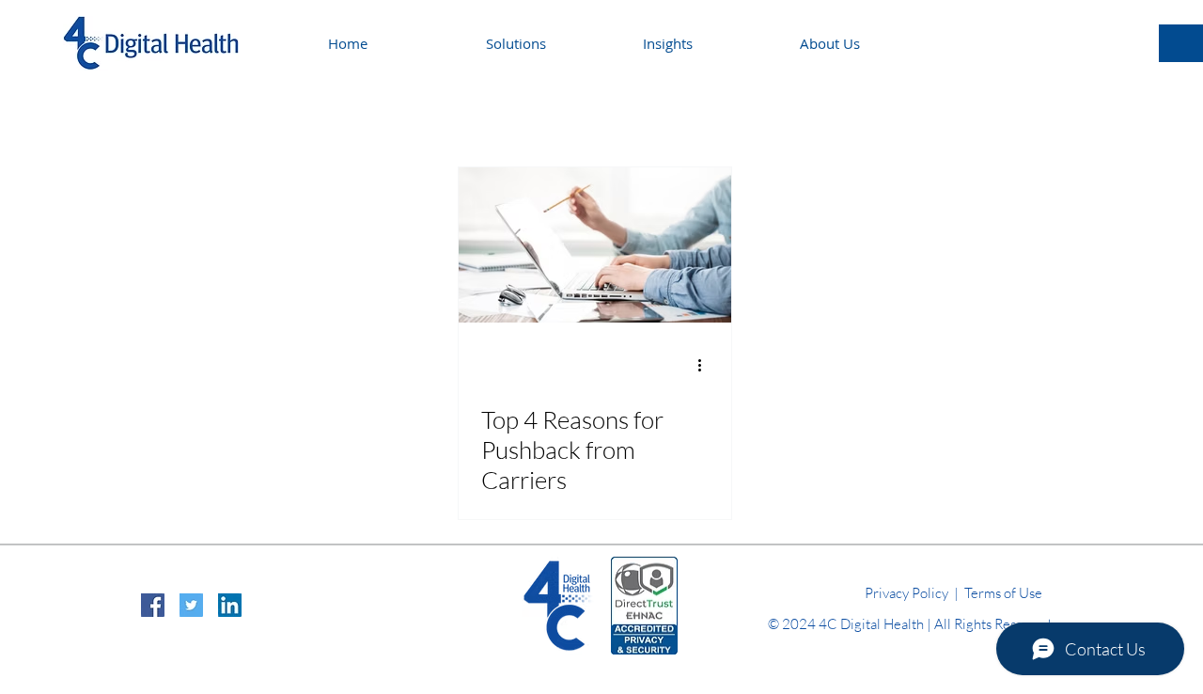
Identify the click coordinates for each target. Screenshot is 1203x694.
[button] (707, 43)
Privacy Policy (906, 593)
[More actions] (706, 365)
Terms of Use (1003, 593)
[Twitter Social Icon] (191, 605)
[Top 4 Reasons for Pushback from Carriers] (595, 245)
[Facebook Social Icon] (152, 605)
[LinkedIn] (230, 605)
